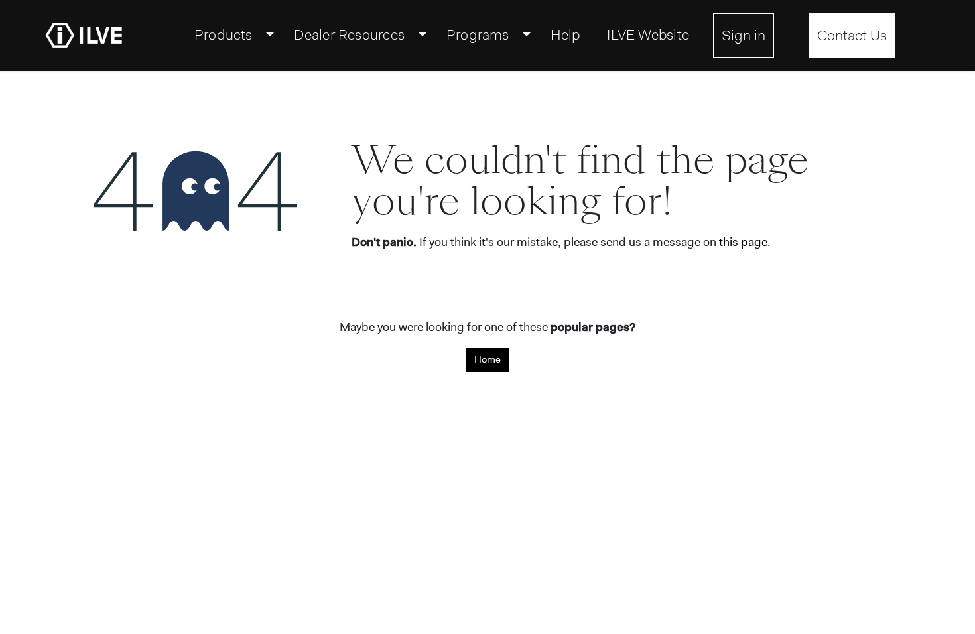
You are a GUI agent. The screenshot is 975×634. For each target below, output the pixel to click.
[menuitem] (231, 35)
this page (743, 242)
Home (487, 359)
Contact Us (852, 35)
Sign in (743, 35)
